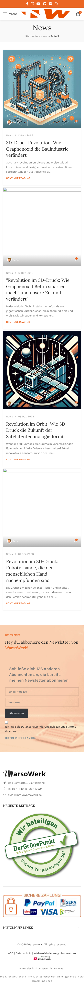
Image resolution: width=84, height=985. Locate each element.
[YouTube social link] (38, 4)
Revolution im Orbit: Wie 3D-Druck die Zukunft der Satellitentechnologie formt (36, 430)
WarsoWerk (34, 944)
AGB (10, 953)
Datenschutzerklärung (35, 726)
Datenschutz (23, 953)
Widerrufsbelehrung (46, 953)
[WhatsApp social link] (56, 4)
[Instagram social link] (32, 4)
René (16, 122)
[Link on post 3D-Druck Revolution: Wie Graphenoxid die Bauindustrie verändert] (42, 89)
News (44, 36)
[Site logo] (45, 13)
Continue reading (18, 178)
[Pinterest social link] (45, 4)
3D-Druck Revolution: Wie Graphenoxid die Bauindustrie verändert (37, 149)
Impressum (68, 953)
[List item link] (42, 783)
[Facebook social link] (27, 4)
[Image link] (25, 773)
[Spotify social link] (50, 4)
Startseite (31, 36)
